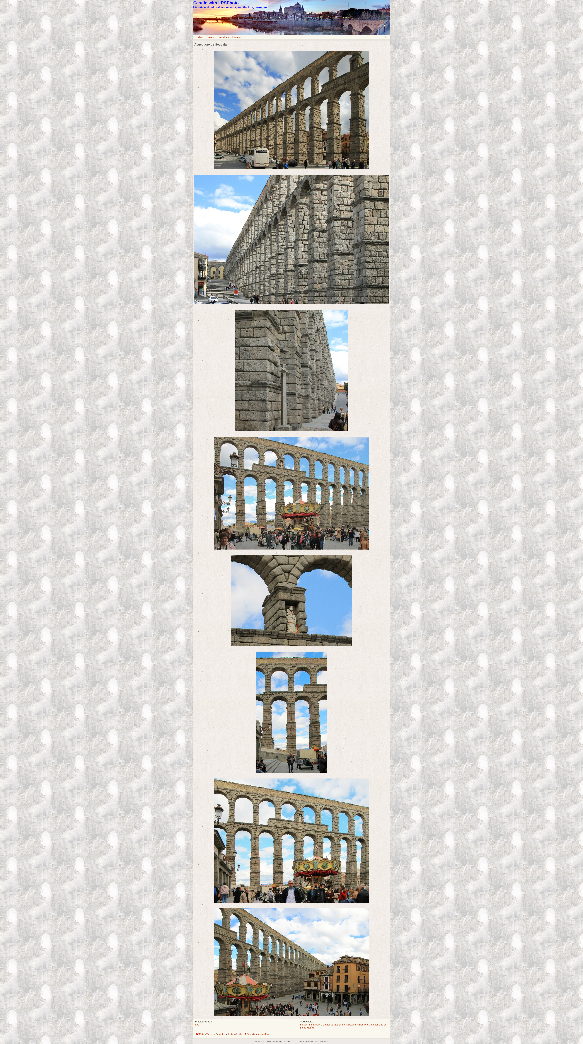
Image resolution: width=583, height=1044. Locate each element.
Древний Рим (262, 1034)
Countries (223, 37)
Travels (210, 37)
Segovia (251, 1034)
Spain (230, 1034)
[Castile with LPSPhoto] (291, 34)
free (197, 1024)
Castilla (238, 1034)
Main (200, 37)
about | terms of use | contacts (313, 1041)
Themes (236, 37)
